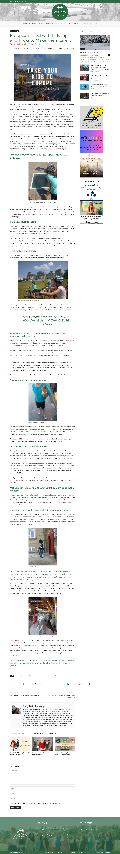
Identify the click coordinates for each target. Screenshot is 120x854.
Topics (41, 23)
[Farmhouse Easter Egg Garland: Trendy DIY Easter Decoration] (65, 744)
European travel (25, 675)
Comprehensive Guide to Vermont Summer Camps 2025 (99, 77)
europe (17, 675)
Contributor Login (83, 852)
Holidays (16, 31)
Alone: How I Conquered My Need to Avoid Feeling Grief (62, 696)
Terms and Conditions (70, 852)
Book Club (49, 23)
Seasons (82, 49)
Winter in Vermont (89, 52)
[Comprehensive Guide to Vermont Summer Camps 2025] (84, 77)
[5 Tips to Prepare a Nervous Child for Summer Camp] (84, 96)
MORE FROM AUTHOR (44, 733)
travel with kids (53, 675)
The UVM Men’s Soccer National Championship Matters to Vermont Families (100, 67)
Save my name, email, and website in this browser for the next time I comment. (36, 803)
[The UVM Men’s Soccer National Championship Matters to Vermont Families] (84, 68)
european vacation (37, 675)
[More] (78, 48)
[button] (108, 24)
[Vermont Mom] (60, 12)
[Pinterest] (92, 829)
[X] (97, 829)
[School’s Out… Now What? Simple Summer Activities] (84, 87)
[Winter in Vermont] (95, 42)
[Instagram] (86, 829)
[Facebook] (81, 829)
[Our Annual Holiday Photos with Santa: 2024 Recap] (42, 744)
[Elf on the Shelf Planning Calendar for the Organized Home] (20, 744)
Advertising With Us (15, 1)
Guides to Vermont (29, 23)
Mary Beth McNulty (19, 44)
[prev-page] (11, 758)
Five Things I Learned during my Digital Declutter (24, 695)
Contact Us (24, 1)
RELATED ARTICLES (21, 733)
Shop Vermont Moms (90, 23)
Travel (11, 31)
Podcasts (58, 23)
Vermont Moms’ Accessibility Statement (99, 852)
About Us (67, 23)
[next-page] (14, 758)
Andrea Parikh (85, 55)
